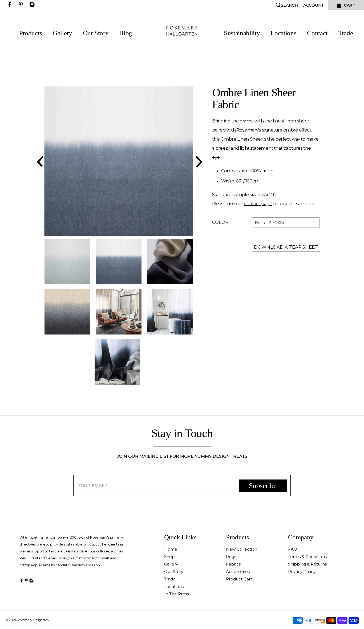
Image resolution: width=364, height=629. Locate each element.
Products (30, 33)
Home (170, 549)
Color (220, 222)
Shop (169, 556)
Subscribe (262, 485)
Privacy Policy (302, 571)
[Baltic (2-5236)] (118, 161)
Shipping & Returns (307, 564)
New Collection (241, 549)
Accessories (238, 571)
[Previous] (39, 161)
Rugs (231, 556)
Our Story (96, 33)
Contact (317, 33)
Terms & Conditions (307, 556)
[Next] (198, 161)
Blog (125, 33)
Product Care (239, 579)
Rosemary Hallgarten (33, 620)
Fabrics (233, 564)
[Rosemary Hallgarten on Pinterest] (22, 5)
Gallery (62, 33)
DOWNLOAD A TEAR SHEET (286, 247)
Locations (283, 33)
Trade (345, 33)
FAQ (292, 549)
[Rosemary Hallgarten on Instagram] (33, 5)
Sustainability (242, 33)
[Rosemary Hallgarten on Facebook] (11, 5)
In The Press (176, 593)
